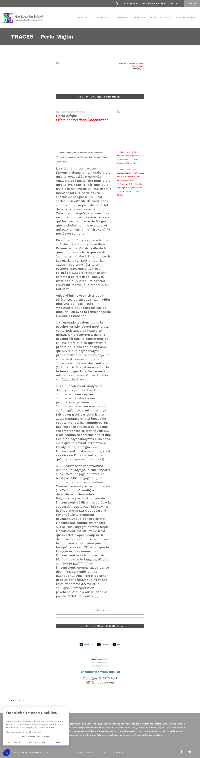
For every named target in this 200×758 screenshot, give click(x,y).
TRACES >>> (100, 610)
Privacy (103, 752)
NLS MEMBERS (185, 17)
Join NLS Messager (152, 3)
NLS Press (130, 3)
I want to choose (36, 742)
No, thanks (14, 742)
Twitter (105, 645)
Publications (159, 17)
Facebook (88, 645)
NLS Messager (84, 752)
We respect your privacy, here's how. (23, 732)
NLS (118, 645)
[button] (6, 752)
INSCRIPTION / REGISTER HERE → (100, 96)
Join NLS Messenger (100, 665)
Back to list (17, 700)
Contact (174, 3)
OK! (58, 742)
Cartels (100, 17)
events (138, 17)
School (82, 17)
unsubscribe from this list (100, 672)
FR (195, 3)
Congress (120, 17)
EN (190, 3)
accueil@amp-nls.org (100, 662)
